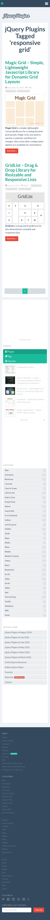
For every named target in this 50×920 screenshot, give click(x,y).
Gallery (25, 520)
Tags (9, 356)
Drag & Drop (11, 189)
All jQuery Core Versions (12, 770)
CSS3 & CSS (25, 493)
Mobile (25, 552)
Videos (5, 747)
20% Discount (19, 677)
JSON (25, 534)
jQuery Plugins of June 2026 (17, 642)
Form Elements (25, 515)
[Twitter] (3, 899)
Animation (25, 475)
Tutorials (11, 361)
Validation (25, 606)
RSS (3, 760)
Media (25, 543)
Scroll (25, 574)
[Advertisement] (25, 267)
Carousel (25, 484)
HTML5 (25, 529)
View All (24, 420)
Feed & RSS (25, 511)
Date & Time (25, 497)
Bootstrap (25, 479)
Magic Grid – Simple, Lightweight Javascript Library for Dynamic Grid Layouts (24, 72)
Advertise (14, 677)
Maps (25, 538)
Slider (25, 579)
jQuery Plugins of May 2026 (17, 647)
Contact (8, 682)
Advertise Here (25, 340)
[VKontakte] (23, 899)
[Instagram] (13, 899)
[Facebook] (8, 899)
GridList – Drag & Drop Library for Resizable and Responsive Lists (21, 172)
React (25, 565)
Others (25, 561)
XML (25, 610)
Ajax (25, 470)
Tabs (25, 592)
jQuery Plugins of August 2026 (18, 632)
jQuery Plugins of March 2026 (18, 657)
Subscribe (38, 910)
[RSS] (28, 899)
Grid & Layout (23, 91)
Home (4, 737)
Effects (25, 506)
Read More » (12, 151)
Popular (5, 750)
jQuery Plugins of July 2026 (17, 637)
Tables (25, 588)
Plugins (10, 351)
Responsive (10, 91)
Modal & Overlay (25, 556)
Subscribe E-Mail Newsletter (14, 766)
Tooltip (25, 601)
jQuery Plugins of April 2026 (17, 652)
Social (25, 583)
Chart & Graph (25, 488)
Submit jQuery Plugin (14, 667)
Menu (25, 547)
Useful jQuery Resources (16, 662)
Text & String (25, 597)
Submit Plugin (7, 741)
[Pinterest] (18, 899)
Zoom (25, 615)
